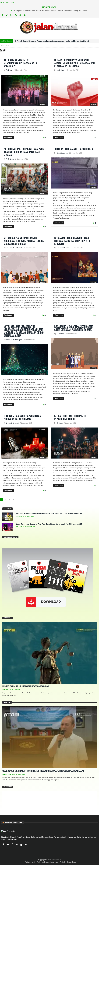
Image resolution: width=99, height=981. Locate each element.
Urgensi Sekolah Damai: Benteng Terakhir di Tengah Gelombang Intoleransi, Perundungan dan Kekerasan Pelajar (43, 771)
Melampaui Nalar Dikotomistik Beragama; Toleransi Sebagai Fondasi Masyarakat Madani (24, 241)
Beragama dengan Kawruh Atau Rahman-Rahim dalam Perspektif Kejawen (72, 241)
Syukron (60, 423)
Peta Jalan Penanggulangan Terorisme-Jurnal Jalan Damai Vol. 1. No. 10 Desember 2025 (49, 513)
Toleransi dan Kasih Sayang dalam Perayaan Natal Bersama (22, 417)
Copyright (42, 860)
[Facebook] (2, 15)
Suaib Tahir (6, 774)
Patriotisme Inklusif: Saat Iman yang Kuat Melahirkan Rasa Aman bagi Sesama (24, 152)
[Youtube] (20, 15)
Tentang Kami (30, 862)
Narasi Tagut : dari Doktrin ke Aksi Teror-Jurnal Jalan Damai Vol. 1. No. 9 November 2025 (49, 524)
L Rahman (60, 334)
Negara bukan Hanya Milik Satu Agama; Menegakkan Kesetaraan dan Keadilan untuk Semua (74, 63)
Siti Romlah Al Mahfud (14, 248)
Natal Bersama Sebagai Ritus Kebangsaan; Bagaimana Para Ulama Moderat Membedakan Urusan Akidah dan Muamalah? (24, 331)
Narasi (42, 104)
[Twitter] (6, 15)
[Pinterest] (15, 15)
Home (2, 45)
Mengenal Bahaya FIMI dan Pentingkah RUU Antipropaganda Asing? (26, 686)
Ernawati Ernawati (12, 423)
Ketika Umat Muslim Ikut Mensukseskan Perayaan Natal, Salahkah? (21, 63)
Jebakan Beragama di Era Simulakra (73, 149)
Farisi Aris (9, 70)
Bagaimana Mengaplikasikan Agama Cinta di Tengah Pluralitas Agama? (73, 328)
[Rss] (24, 15)
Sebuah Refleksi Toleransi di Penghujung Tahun (70, 417)
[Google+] (11, 15)
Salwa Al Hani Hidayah (14, 340)
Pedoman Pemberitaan (45, 862)
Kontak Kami (71, 862)
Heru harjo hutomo (63, 248)
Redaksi (19, 516)
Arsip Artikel (60, 862)
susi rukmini (61, 70)
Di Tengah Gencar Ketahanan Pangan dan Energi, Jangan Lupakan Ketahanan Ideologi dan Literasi (51, 11)
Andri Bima (10, 159)
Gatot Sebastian (62, 153)
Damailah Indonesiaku (14, 822)
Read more (8, 137)
